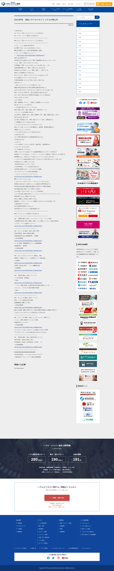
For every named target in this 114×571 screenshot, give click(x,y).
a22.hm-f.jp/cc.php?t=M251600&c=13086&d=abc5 (30, 55)
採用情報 (20, 531)
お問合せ (64, 4)
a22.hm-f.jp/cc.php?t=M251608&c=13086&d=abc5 (28, 292)
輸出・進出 (41, 526)
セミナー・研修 (42, 531)
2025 (80, 37)
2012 (80, 91)
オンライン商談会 (43, 543)
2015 (80, 79)
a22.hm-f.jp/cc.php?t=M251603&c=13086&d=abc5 (28, 240)
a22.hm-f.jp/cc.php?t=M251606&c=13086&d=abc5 (28, 270)
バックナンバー (93, 215)
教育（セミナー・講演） (66, 523)
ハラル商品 (79, 9)
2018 (80, 66)
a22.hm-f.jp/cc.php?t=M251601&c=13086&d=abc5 (28, 176)
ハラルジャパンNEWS (55, 9)
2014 (80, 83)
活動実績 (43, 9)
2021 (80, 54)
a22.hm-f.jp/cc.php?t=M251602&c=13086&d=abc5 (28, 226)
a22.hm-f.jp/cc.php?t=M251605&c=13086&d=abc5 (28, 263)
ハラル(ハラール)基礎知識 (67, 9)
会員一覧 (33, 548)
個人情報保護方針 (74, 548)
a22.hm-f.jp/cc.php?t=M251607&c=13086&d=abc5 (28, 282)
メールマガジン (78, 4)
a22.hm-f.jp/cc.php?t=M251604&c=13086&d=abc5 (28, 250)
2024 (80, 41)
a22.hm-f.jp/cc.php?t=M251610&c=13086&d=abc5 (28, 327)
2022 (80, 50)
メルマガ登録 (83, 215)
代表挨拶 (20, 523)
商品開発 (41, 528)
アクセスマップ (21, 526)
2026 (80, 33)
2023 (80, 45)
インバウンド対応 (43, 534)
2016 (80, 75)
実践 (61, 528)
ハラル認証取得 (42, 523)
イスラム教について (86, 526)
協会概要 (58, 4)
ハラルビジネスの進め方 (87, 531)
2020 (80, 58)
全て (80, 29)
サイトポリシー (87, 548)
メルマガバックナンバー (58, 548)
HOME (53, 4)
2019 (80, 62)
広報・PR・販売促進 (44, 537)
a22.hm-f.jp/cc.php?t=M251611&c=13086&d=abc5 (28, 347)
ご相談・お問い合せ (58, 498)
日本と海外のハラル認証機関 (89, 534)
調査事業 (62, 526)
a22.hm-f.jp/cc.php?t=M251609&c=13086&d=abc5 (28, 307)
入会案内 (20, 528)
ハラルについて (85, 523)
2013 (80, 87)
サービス (32, 9)
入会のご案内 (70, 4)
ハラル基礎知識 (84, 520)
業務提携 (62, 531)
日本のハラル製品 (86, 528)
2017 (80, 70)
